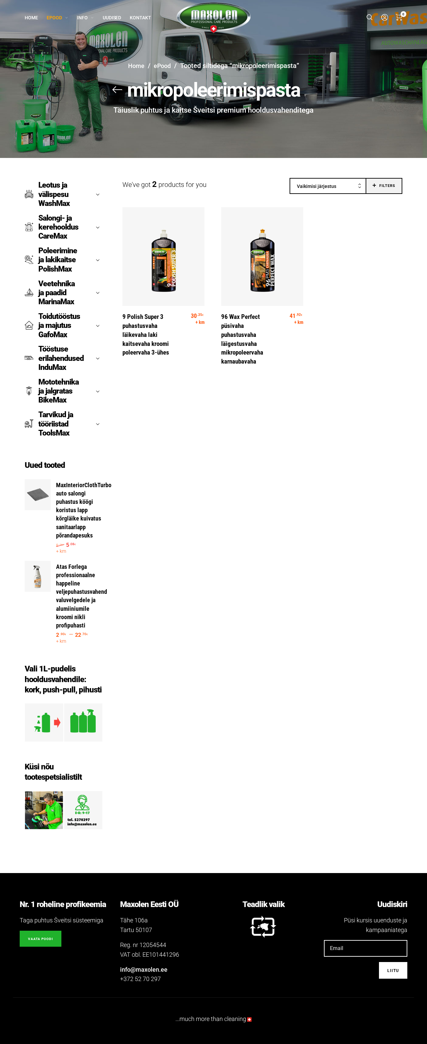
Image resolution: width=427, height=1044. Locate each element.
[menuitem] (36, 17)
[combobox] (328, 186)
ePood (162, 65)
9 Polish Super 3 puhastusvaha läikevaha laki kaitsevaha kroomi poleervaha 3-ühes (145, 335)
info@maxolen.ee (143, 969)
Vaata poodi (40, 939)
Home (136, 65)
